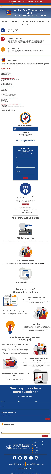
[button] (22, 4)
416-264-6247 (17, 469)
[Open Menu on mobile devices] (2, 7)
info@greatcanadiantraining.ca (25, 468)
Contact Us (36, 447)
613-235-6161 (25, 469)
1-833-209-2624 (33, 469)
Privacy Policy (36, 448)
